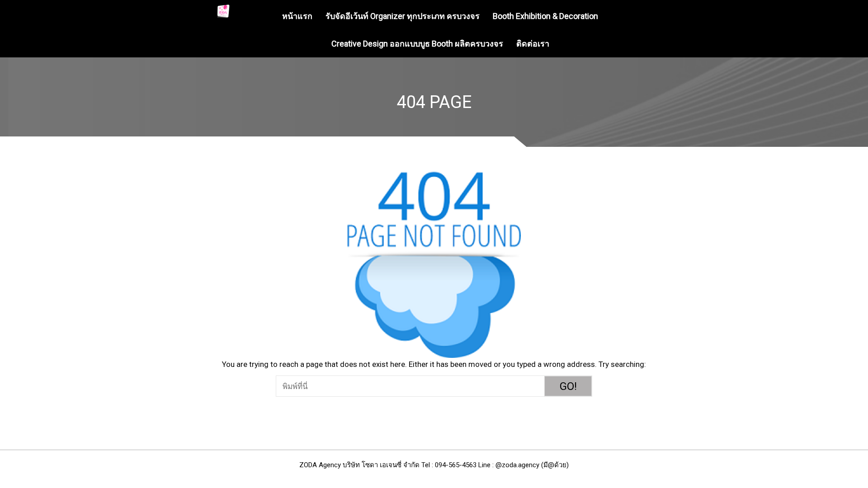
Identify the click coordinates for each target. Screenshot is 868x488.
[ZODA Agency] (223, 11)
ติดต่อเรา (532, 43)
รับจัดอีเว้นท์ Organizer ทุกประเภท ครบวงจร (403, 16)
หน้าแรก (297, 16)
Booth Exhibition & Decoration (545, 16)
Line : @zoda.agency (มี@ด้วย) (523, 465)
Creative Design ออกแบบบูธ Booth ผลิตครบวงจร (417, 43)
